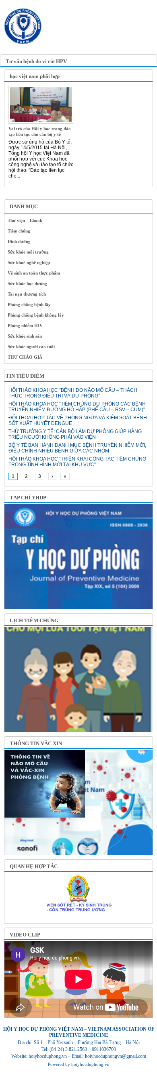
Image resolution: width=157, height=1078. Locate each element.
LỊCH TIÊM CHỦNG (34, 620)
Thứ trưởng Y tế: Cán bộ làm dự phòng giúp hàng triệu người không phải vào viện (75, 434)
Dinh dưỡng (19, 241)
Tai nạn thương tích (27, 294)
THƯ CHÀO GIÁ (25, 357)
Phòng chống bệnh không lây (36, 315)
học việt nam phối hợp (35, 76)
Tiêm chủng (19, 230)
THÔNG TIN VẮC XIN (36, 743)
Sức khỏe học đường (27, 283)
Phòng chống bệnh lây (29, 304)
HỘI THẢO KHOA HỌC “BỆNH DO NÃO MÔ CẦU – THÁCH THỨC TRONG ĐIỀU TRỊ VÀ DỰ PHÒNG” (72, 393)
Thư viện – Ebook (25, 220)
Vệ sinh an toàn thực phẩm (34, 273)
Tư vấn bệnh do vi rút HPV (36, 61)
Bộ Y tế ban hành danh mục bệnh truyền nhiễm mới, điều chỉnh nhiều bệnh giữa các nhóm (77, 448)
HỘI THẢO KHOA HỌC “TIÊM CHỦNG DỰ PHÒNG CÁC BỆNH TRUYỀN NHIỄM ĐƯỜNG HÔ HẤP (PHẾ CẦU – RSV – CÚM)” (77, 406)
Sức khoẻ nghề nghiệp (29, 262)
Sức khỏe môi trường (28, 251)
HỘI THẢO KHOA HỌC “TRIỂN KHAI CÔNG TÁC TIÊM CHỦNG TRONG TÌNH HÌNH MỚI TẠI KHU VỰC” (77, 461)
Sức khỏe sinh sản (25, 336)
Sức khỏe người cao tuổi (31, 346)
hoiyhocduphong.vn (90, 1064)
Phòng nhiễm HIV (25, 325)
